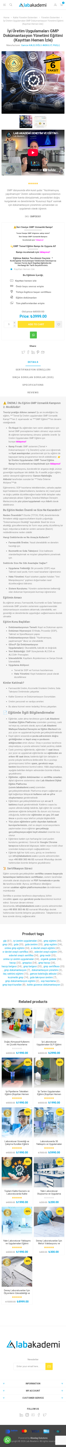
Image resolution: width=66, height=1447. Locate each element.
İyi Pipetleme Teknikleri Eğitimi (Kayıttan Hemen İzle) (17, 1094)
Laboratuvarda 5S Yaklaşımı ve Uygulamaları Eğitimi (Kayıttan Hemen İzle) (49, 1145)
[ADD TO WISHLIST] (58, 324)
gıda (16, 944)
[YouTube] (33, 1414)
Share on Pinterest (38, 352)
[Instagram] (27, 1414)
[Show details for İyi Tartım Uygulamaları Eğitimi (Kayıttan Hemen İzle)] (49, 1073)
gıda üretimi (31, 944)
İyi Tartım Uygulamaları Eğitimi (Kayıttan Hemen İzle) (49, 1094)
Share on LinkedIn (33, 352)
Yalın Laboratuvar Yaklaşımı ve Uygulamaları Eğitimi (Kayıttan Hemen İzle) (17, 1243)
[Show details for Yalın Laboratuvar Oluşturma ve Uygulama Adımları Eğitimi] (49, 1172)
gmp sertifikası (51, 966)
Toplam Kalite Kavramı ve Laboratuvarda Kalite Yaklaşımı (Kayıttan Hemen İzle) (17, 1195)
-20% (59, 1161)
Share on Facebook (28, 352)
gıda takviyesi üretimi (41, 977)
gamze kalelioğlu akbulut (43, 973)
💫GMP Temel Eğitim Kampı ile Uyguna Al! (33, 246)
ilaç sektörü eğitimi (13, 973)
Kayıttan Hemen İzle (24, 269)
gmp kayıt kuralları (12, 984)
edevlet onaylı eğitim (46, 951)
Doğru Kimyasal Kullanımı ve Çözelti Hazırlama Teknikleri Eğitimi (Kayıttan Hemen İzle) (17, 1045)
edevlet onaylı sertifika (21, 955)
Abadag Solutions (39, 1438)
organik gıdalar (48, 959)
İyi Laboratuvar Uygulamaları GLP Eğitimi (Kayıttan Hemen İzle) (49, 1044)
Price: (24, 316)
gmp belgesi (30, 966)
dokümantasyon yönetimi (45, 970)
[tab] (33, 362)
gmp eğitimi (50, 940)
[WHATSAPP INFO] (33, 335)
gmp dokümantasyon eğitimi (20, 981)
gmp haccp (44, 962)
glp (5, 940)
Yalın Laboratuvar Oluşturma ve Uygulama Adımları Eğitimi (49, 1194)
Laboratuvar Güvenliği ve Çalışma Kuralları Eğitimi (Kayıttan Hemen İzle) (17, 1144)
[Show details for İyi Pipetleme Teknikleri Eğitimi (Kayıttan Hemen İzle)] (17, 1073)
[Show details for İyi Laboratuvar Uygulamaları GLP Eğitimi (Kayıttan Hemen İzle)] (49, 1023)
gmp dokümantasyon (15, 970)
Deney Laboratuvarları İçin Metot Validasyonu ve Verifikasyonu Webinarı (49, 1243)
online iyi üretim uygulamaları (18, 959)
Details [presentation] (33, 362)
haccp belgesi (9, 966)
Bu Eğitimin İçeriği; (33, 275)
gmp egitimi (50, 944)
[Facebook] (38, 1414)
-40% (27, 1261)
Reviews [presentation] (33, 392)
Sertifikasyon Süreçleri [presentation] (33, 369)
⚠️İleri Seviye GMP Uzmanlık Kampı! (33, 227)
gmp (4, 944)
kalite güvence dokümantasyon (43, 984)
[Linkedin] (21, 1414)
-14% (59, 1112)
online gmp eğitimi (14, 948)
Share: (33, 346)
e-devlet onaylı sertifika (15, 951)
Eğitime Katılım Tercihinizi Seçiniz (32, 258)
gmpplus (27, 962)
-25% (59, 1012)
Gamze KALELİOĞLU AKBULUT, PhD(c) (40, 45)
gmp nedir (45, 955)
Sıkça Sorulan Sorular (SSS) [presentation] (33, 377)
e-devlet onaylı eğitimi (43, 948)
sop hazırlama (48, 981)
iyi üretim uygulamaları (25, 940)
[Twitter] (44, 1414)
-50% (27, 1012)
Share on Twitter (23, 352)
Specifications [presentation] (33, 385)
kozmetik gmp (15, 977)
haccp (13, 962)
